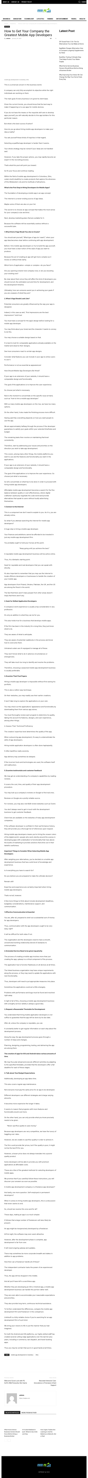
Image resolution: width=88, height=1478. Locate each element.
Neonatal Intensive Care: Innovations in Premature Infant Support (45, 1383)
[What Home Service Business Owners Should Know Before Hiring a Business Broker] (12, 1422)
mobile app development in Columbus (22, 1355)
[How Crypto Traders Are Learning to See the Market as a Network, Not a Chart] (48, 1422)
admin (8, 38)
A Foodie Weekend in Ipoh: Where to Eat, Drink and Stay (29, 1432)
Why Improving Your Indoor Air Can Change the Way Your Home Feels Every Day (71, 77)
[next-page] (9, 1440)
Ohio (37, 1355)
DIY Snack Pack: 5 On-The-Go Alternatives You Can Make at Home (71, 43)
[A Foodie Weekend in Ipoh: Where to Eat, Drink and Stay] (30, 1422)
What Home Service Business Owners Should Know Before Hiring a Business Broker (71, 68)
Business (13, 24)
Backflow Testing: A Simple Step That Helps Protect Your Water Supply (70, 59)
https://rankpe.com (24, 1398)
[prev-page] (5, 1440)
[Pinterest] (16, 43)
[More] (26, 43)
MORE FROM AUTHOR (29, 1413)
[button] (82, 2)
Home (6, 24)
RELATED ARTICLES (12, 1413)
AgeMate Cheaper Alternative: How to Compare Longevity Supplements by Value (71, 50)
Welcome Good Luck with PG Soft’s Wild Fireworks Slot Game (15, 1382)
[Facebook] (6, 43)
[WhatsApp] (21, 43)
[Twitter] (11, 43)
